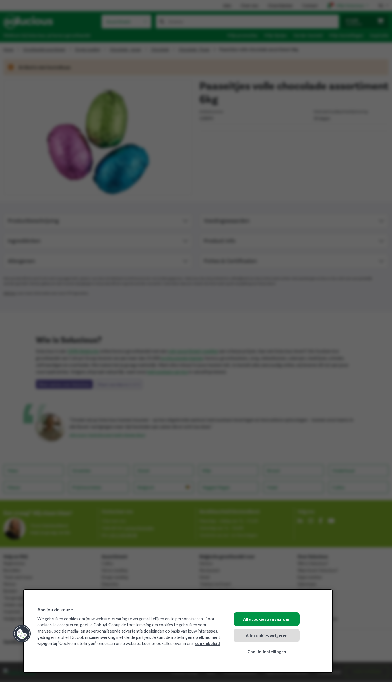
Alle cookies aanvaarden (266, 619)
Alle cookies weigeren (267, 635)
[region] (178, 631)
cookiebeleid (207, 643)
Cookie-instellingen (266, 651)
